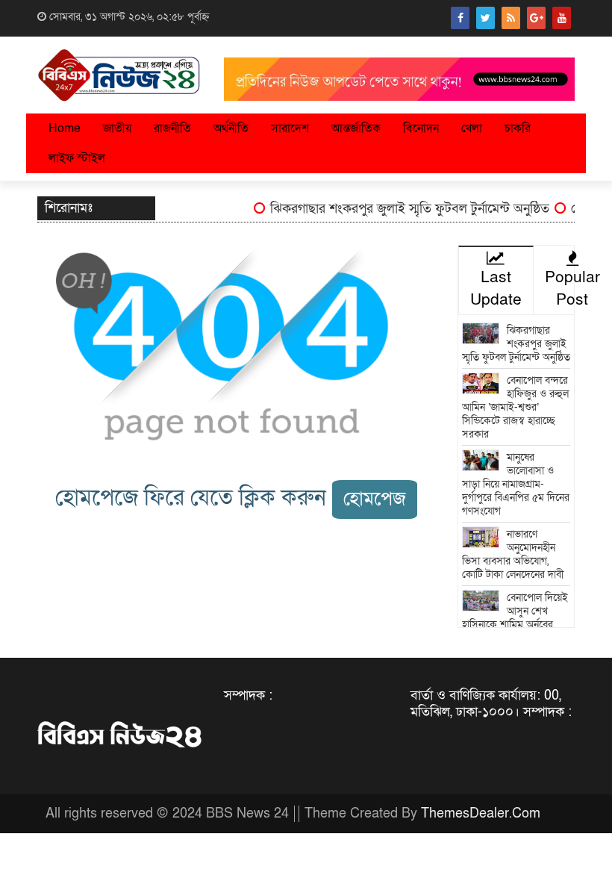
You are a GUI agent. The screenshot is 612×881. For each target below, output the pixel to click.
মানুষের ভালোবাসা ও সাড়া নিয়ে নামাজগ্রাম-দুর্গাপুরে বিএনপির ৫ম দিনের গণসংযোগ (515, 484)
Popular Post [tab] (572, 288)
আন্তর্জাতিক (356, 128)
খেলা (471, 128)
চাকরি (518, 128)
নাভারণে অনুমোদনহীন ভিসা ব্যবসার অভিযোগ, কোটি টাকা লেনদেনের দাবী (512, 554)
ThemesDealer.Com (480, 813)
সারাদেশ (290, 128)
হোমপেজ (374, 499)
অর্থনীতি (231, 128)
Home (65, 128)
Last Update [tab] (496, 288)
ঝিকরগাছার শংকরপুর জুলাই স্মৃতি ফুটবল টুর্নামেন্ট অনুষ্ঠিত (403, 208)
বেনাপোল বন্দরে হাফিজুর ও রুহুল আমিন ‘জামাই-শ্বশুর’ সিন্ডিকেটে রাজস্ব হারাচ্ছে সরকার (515, 407)
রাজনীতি (172, 128)
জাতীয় (117, 128)
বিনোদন (421, 128)
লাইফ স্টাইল (77, 158)
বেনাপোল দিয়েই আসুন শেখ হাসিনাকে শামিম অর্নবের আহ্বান (515, 618)
